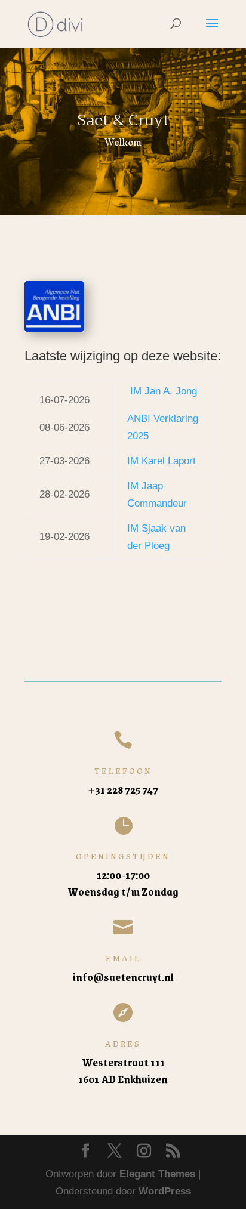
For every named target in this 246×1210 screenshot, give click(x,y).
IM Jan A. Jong (163, 391)
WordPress (165, 1191)
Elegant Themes (157, 1174)
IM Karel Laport (161, 461)
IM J (137, 486)
